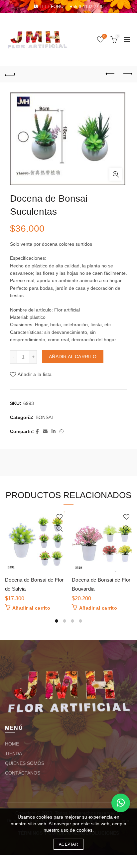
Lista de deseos (104, 36)
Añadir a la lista (35, 374)
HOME (12, 743)
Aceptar (68, 844)
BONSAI (44, 417)
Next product (127, 74)
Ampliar (115, 174)
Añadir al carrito (72, 356)
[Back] (10, 74)
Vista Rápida (59, 529)
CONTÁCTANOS (22, 773)
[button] (120, 803)
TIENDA (13, 753)
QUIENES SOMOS (24, 763)
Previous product (110, 74)
